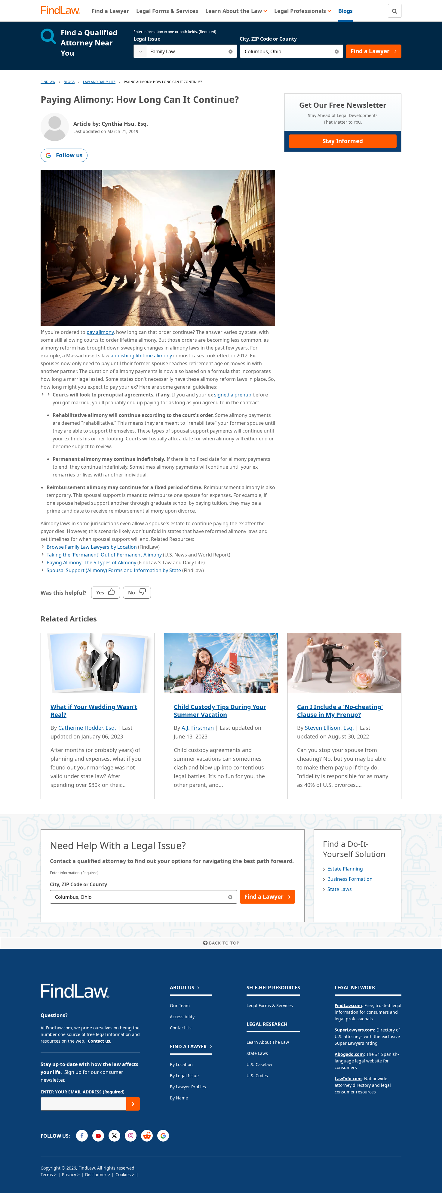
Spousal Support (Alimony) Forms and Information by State (114, 570)
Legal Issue (147, 38)
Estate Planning (345, 868)
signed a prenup (232, 394)
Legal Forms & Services (270, 1005)
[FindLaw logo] (63, 11)
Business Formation (350, 879)
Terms (47, 1174)
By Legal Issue (184, 1075)
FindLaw (48, 81)
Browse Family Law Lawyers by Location (92, 547)
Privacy (69, 1174)
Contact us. (99, 1041)
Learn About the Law (268, 1042)
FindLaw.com (348, 1005)
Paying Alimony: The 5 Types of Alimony (91, 562)
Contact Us (181, 1028)
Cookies (123, 1174)
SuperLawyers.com (354, 1030)
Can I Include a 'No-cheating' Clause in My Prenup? (340, 711)
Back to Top (224, 943)
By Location (181, 1064)
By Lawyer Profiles (188, 1087)
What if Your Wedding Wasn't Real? (94, 711)
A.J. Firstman (198, 727)
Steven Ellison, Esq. (329, 727)
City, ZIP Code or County (268, 38)
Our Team (180, 1005)
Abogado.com (349, 1054)
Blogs (69, 81)
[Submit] (133, 1104)
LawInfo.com (348, 1078)
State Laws (339, 889)
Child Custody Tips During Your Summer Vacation (220, 711)
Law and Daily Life (99, 81)
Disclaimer (95, 1174)
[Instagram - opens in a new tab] (131, 1136)
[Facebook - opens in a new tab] (82, 1136)
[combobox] (185, 51)
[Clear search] (230, 51)
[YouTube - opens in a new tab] (98, 1136)
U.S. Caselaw (259, 1064)
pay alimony (100, 332)
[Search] (394, 10)
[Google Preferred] (163, 1136)
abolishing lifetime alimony (141, 355)
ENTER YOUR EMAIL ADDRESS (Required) (82, 1092)
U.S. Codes (257, 1075)
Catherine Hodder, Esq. (87, 727)
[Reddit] (147, 1136)
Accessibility (182, 1016)
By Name (179, 1098)
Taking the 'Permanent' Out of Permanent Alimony (104, 554)
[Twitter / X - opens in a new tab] (114, 1136)
